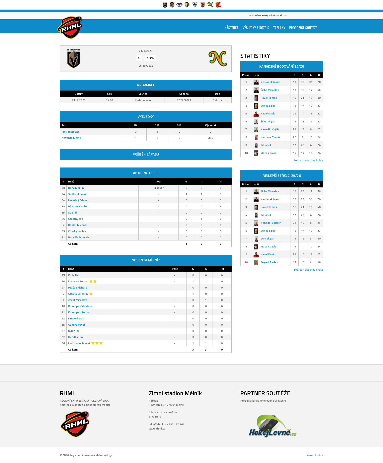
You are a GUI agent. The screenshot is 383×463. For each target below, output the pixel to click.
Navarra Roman (78, 281)
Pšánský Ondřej (77, 206)
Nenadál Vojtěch (271, 129)
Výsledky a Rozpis (256, 27)
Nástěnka (232, 27)
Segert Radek (269, 262)
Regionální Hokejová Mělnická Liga (268, 15)
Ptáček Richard (77, 287)
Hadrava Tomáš (270, 137)
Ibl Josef (266, 145)
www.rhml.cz (315, 455)
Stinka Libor (268, 105)
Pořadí (246, 75)
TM (220, 181)
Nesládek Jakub (270, 82)
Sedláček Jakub (77, 194)
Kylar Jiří (73, 331)
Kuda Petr (74, 275)
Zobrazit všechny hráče (308, 160)
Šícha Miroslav (270, 90)
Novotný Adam (77, 200)
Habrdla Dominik (78, 237)
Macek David (268, 153)
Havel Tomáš (269, 98)
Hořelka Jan (75, 337)
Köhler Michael (77, 225)
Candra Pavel (76, 324)
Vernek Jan (267, 238)
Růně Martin (76, 188)
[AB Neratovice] (91, 59)
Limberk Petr (76, 318)
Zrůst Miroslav (77, 300)
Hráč (71, 181)
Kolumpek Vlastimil (80, 306)
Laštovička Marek (79, 343)
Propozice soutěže (303, 27)
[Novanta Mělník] (200, 59)
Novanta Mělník (71, 138)
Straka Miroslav (78, 294)
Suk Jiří (72, 212)
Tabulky (279, 27)
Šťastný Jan (75, 219)
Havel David (268, 113)
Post (158, 181)
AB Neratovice (71, 131)
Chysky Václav (77, 231)
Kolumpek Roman (79, 312)
